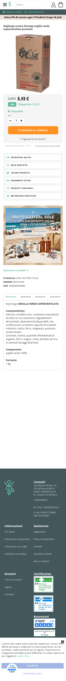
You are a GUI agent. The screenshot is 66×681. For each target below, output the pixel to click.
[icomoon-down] (22, 120)
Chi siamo (10, 531)
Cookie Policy (23, 656)
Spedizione (26, 296)
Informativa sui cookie (16, 546)
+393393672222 (51, 507)
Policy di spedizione (44, 539)
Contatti (38, 546)
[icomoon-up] (11, 120)
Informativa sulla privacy (17, 539)
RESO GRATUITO (36, 12)
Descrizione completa (15, 270)
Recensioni (40, 296)
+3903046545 (40, 499)
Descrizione (11, 296)
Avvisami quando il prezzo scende (47, 146)
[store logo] (10, 5)
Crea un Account (13, 579)
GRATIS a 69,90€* (14, 12)
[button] (33, 157)
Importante (55, 296)
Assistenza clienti (43, 553)
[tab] (10, 297)
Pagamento (39, 531)
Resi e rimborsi (41, 561)
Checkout (9, 594)
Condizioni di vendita (15, 553)
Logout (8, 586)
